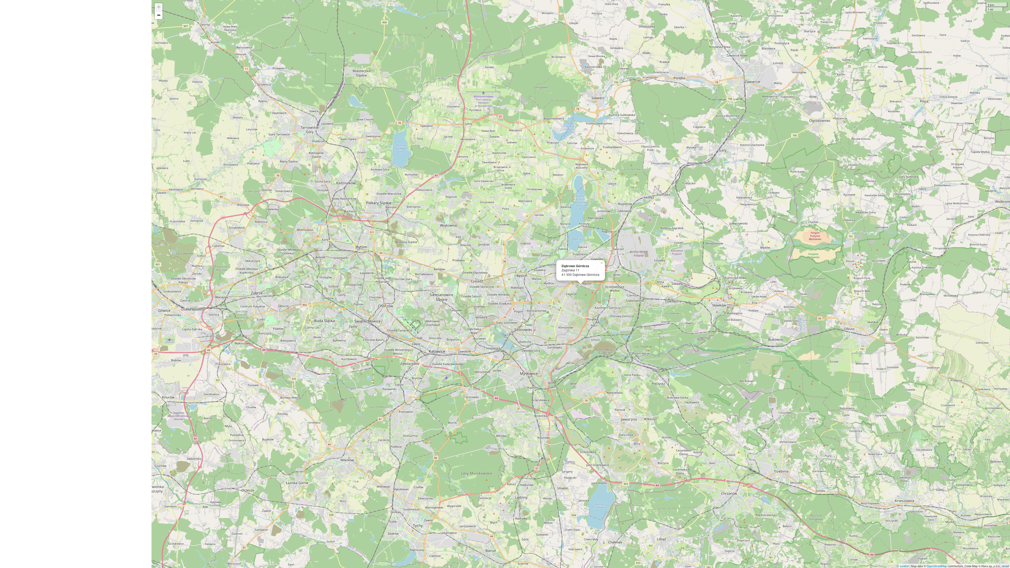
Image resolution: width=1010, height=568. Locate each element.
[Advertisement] (76, 284)
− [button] (158, 15)
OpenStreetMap (937, 566)
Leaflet (904, 566)
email (1005, 566)
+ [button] (158, 7)
